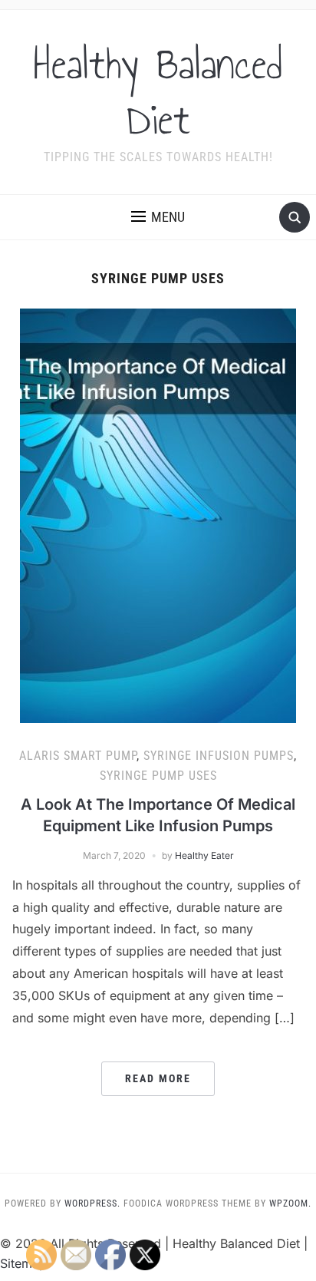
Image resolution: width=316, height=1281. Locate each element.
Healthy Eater (204, 855)
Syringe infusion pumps (218, 755)
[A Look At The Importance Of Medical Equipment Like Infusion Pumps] (158, 515)
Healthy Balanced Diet (158, 92)
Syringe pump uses (158, 775)
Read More (158, 1078)
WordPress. (92, 1203)
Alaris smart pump (78, 755)
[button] (158, 217)
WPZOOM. (290, 1203)
